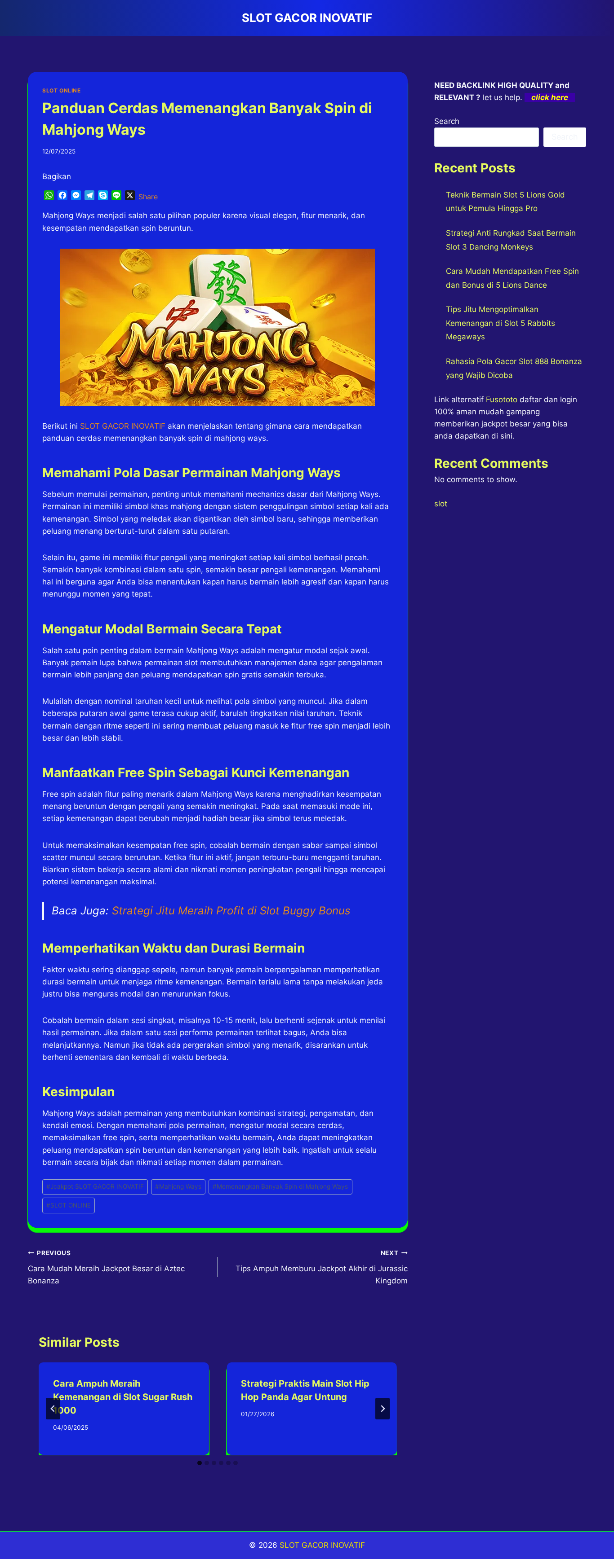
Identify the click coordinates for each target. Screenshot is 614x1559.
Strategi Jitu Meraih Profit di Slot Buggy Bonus (231, 910)
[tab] (199, 1463)
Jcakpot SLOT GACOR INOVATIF (95, 1186)
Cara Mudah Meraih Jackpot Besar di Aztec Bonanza (106, 1267)
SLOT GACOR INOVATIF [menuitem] (122, 426)
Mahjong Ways (178, 1186)
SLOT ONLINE (61, 90)
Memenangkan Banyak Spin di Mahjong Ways (280, 1186)
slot (440, 503)
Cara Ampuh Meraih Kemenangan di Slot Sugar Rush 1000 (122, 1397)
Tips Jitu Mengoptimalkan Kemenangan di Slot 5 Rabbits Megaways (500, 323)
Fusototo (501, 399)
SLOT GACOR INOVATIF (322, 1545)
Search (446, 121)
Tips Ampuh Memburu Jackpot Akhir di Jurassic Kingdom (321, 1267)
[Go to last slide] (53, 1408)
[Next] (382, 1408)
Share (148, 196)
